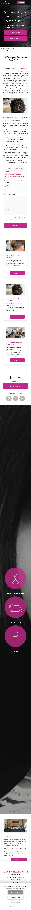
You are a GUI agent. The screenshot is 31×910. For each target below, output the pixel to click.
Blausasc (7, 185)
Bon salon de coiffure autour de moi (13, 174)
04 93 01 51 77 (13, 21)
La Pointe (13, 48)
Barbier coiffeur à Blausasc (14, 343)
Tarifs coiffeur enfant (13, 256)
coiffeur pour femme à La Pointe (15, 138)
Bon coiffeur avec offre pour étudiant (13, 173)
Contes (6, 188)
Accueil (3, 48)
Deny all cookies (16, 897)
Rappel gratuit (21, 2)
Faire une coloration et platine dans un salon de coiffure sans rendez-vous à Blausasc (15, 842)
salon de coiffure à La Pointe (14, 117)
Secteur (8, 48)
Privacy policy (16, 906)
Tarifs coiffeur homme (13, 300)
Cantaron (7, 186)
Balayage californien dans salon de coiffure (14, 168)
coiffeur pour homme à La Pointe (19, 144)
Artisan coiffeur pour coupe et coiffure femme (15, 166)
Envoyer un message (15, 386)
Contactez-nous (15, 32)
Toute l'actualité (18, 859)
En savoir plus (17, 273)
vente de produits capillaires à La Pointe (13, 153)
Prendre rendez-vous (15, 38)
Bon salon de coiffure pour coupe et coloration (15, 176)
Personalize (16, 902)
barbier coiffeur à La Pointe (13, 123)
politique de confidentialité (11, 220)
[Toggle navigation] (28, 3)
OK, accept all (16, 892)
